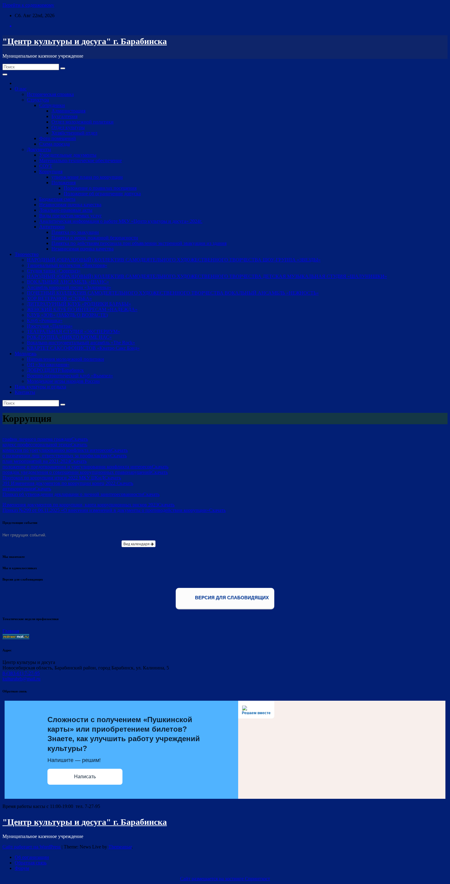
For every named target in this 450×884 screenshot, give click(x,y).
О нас (21, 88)
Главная (10, 631)
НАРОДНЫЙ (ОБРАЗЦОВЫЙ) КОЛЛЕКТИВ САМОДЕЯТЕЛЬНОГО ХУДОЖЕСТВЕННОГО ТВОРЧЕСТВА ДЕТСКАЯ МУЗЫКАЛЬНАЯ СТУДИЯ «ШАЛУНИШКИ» (207, 276)
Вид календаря (137, 543)
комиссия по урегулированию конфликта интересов (56, 450)
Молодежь (25, 353)
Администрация (68, 110)
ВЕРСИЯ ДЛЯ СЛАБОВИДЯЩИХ (231, 597)
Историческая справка (50, 94)
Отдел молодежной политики (82, 121)
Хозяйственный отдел (74, 132)
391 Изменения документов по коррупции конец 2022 (59, 483)
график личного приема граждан (36, 439)
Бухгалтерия (64, 116)
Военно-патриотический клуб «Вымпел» (70, 375)
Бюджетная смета (57, 199)
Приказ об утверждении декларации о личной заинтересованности (72, 494)
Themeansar (120, 846)
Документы (39, 149)
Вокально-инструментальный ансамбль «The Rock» (81, 342)
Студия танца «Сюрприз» (54, 270)
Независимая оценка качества (70, 204)
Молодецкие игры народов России (63, 381)
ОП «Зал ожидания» (48, 364)
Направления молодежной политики (65, 359)
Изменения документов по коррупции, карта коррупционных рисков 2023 (80, 504)
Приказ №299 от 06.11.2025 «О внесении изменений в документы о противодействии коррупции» (105, 510)
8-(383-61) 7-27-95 (21, 673)
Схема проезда (54, 144)
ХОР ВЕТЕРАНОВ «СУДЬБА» (59, 298)
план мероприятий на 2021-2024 (36, 461)
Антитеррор (52, 226)
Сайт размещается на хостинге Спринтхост (225, 878)
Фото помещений (57, 138)
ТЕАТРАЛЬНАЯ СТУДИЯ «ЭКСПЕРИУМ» (73, 331)
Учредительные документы (67, 155)
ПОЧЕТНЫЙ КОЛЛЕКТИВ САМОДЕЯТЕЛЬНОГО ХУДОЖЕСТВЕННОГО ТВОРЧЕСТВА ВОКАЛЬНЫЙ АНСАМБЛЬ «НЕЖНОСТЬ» (173, 292)
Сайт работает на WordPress (32, 846)
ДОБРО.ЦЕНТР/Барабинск (55, 370)
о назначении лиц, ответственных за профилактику (56, 455)
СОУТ (45, 166)
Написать (85, 776)
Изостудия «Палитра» (50, 326)
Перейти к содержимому (28, 5)
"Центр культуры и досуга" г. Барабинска (84, 41)
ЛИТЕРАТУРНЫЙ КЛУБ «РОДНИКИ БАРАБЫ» (79, 304)
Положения (63, 182)
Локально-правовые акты (65, 210)
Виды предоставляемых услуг (70, 215)
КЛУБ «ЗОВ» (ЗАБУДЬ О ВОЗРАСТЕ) (67, 315)
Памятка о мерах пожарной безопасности (94, 237)
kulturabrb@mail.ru (21, 678)
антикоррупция (18, 488)
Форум (22, 868)
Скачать (79, 439)
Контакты (25, 392)
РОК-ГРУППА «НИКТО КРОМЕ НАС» (69, 337)
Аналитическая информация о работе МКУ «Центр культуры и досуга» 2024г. (120, 221)
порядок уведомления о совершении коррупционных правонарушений (76, 472)
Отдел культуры (68, 127)
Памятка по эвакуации (75, 232)
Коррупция (50, 171)
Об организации (32, 857)
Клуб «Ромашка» (44, 320)
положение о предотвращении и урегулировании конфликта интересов (77, 466)
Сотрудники (52, 105)
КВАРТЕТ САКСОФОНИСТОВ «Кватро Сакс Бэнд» (83, 348)
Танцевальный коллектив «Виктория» (67, 265)
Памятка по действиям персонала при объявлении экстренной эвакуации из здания (139, 243)
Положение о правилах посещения (100, 188)
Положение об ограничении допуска (102, 193)
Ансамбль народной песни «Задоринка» (69, 287)
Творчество (27, 254)
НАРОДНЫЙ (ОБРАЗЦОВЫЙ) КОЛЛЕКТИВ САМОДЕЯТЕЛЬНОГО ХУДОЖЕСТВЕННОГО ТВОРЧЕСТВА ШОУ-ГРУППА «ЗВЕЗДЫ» (174, 259)
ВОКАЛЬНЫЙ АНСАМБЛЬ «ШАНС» (68, 281)
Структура (38, 99)
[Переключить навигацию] (4, 74)
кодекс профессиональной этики (36, 444)
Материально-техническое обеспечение (80, 160)
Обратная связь (31, 862)
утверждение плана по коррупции (87, 177)
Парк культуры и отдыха (40, 386)
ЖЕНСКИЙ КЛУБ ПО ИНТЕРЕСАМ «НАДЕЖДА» (82, 309)
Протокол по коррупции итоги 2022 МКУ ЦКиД (53, 477)
